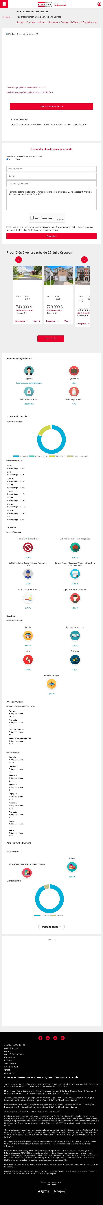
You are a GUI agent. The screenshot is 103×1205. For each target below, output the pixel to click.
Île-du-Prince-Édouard (50, 1087)
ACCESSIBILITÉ (10, 1073)
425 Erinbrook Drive (54, 310)
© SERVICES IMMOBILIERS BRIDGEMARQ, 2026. (28, 1077)
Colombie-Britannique (45, 1084)
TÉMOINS (7, 1070)
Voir (35, 321)
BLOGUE (7, 1051)
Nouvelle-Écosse (35, 1087)
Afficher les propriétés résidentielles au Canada (20, 1112)
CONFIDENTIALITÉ (11, 1067)
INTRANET (8, 1061)
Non (9, 160)
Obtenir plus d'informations (51, 106)
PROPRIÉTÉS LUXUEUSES (13, 1054)
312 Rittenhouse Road (24, 310)
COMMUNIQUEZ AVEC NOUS (15, 1045)
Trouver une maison (11, 1084)
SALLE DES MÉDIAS (11, 1048)
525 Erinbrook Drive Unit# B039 (89, 313)
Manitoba (57, 1084)
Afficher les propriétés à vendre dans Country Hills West (29, 92)
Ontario (21, 1084)
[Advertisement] (51, 983)
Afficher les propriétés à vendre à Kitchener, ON (25, 88)
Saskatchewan (67, 1084)
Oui (18, 160)
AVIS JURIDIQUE (10, 1064)
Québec (27, 1084)
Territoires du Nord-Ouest (20, 1087)
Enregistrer (20, 321)
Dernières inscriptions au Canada (48, 1112)
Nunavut (67, 1087)
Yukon (61, 1087)
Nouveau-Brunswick (80, 1084)
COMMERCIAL (9, 1058)
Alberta (33, 1084)
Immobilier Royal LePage (52, 4)
